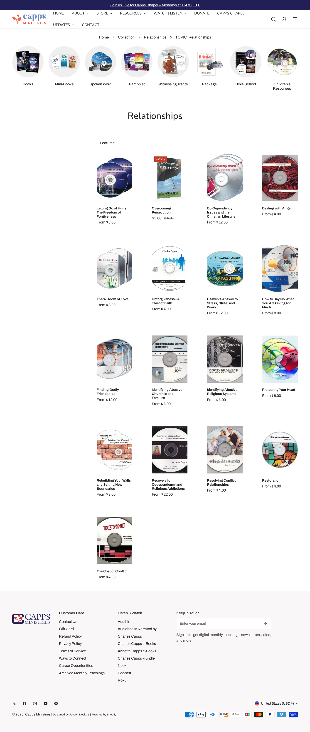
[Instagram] (35, 703)
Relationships (155, 37)
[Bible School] (245, 61)
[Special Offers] (209, 61)
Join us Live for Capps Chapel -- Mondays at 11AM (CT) (155, 5)
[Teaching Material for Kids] (282, 61)
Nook (122, 665)
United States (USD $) (277, 703)
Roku (122, 680)
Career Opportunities (76, 665)
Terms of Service (72, 651)
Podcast (124, 673)
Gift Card (66, 629)
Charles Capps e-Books (137, 644)
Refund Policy (70, 636)
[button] (295, 19)
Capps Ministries (38, 714)
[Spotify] (56, 703)
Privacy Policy (70, 644)
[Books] (28, 61)
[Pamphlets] (137, 61)
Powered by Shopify (103, 714)
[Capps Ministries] (29, 19)
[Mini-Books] (64, 61)
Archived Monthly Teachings (82, 673)
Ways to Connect (72, 658)
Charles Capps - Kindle (136, 658)
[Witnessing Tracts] (173, 61)
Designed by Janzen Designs (71, 714)
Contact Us (68, 622)
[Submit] (265, 623)
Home (104, 37)
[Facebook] (24, 703)
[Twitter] (14, 703)
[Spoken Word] (100, 61)
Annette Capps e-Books (137, 651)
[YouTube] (45, 703)
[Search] (273, 19)
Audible (124, 622)
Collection (126, 37)
